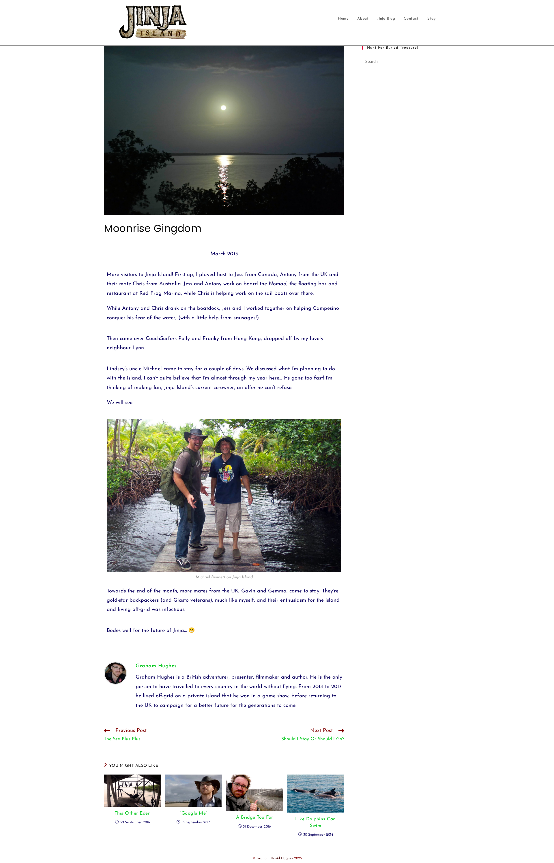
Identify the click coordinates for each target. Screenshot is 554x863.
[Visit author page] (115, 673)
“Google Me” (193, 813)
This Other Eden (133, 813)
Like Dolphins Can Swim (315, 822)
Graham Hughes (156, 666)
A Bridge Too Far (254, 817)
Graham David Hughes (275, 858)
